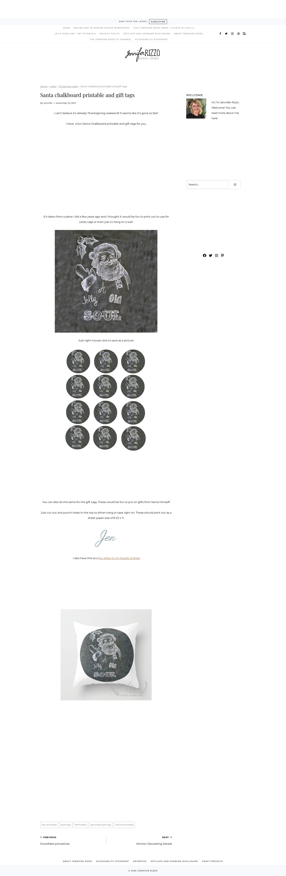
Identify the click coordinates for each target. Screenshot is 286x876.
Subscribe (158, 21)
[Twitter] (226, 33)
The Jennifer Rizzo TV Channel (111, 39)
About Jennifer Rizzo (188, 33)
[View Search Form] (244, 33)
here (215, 118)
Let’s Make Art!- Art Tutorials (75, 33)
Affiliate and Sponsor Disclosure (146, 33)
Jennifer (48, 103)
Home (66, 28)
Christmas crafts (68, 86)
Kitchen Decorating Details (154, 840)
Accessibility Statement (151, 39)
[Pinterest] (238, 33)
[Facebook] (220, 33)
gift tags (66, 825)
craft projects (212, 861)
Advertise (139, 861)
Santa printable (124, 825)
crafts (53, 86)
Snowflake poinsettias (55, 840)
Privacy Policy (109, 33)
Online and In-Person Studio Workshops (102, 28)
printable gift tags (100, 825)
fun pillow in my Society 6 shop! (119, 558)
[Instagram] (232, 33)
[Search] (235, 185)
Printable (80, 825)
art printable (49, 825)
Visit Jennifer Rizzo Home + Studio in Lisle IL (164, 28)
